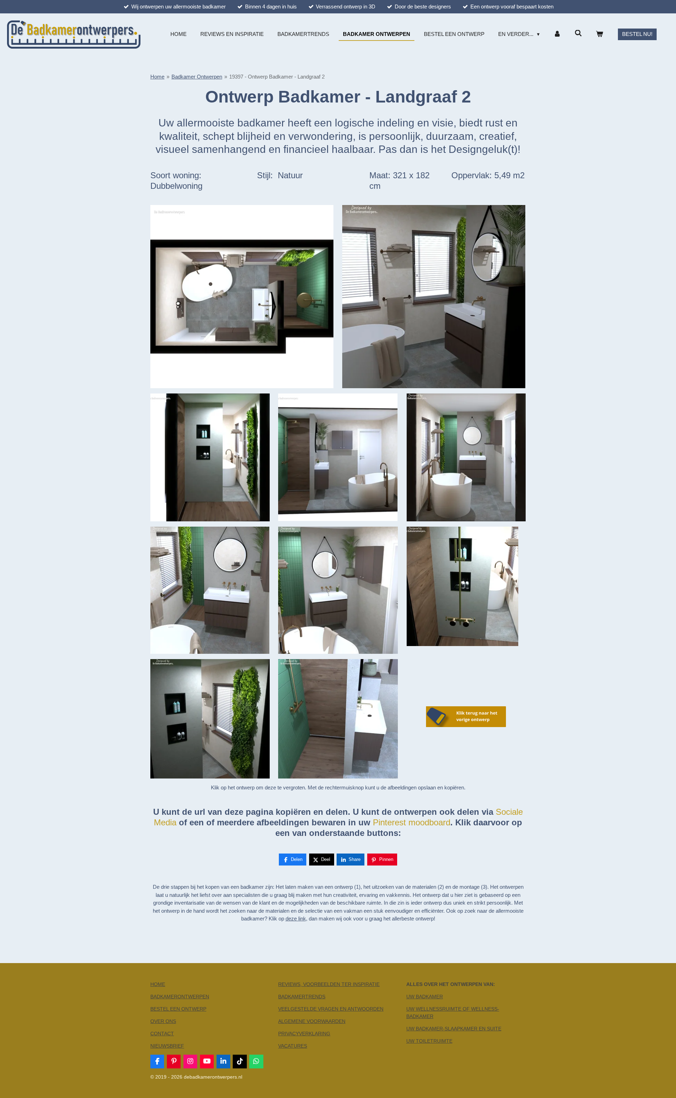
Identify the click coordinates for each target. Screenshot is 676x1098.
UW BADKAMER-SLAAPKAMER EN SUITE (453, 1028)
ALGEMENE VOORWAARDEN (311, 1021)
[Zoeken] (578, 33)
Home (157, 77)
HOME (157, 984)
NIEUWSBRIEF (167, 1046)
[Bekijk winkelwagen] (599, 34)
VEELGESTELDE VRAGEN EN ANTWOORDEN (330, 1009)
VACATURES (292, 1046)
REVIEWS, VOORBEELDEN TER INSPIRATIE (329, 984)
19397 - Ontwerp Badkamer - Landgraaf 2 (277, 77)
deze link (296, 919)
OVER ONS (163, 1021)
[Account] (557, 34)
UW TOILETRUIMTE (429, 1041)
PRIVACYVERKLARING (304, 1033)
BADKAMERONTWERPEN (179, 996)
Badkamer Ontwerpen (196, 77)
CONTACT (162, 1033)
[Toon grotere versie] (241, 296)
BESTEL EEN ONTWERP (178, 1009)
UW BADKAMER (424, 996)
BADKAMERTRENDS (301, 996)
